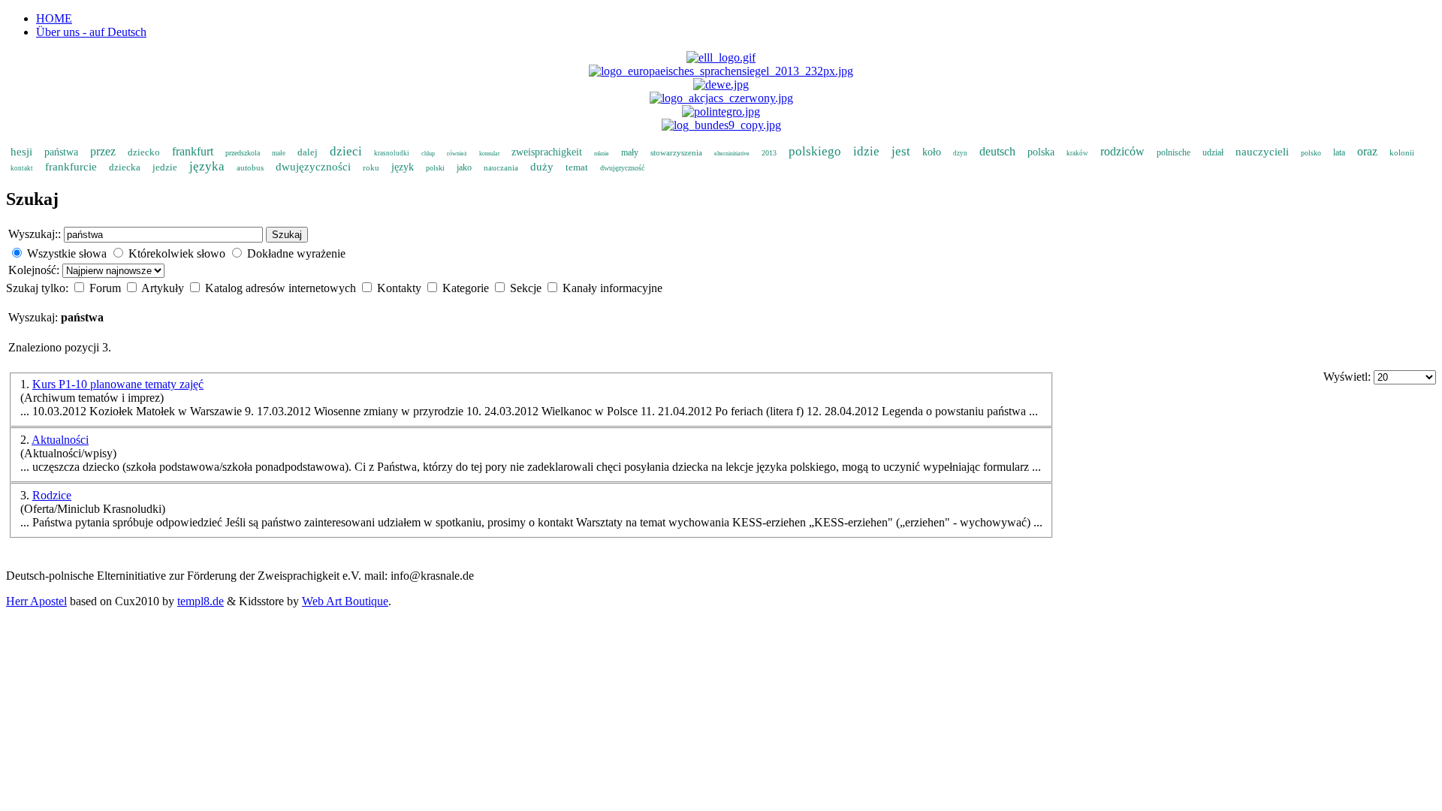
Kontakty (400, 288)
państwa (61, 152)
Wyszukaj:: (34, 234)
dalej (307, 152)
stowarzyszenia (676, 152)
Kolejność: (35, 270)
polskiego (815, 151)
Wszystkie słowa (67, 253)
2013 (769, 153)
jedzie (164, 167)
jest (900, 151)
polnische (1173, 152)
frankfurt (192, 151)
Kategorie (467, 288)
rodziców (1122, 151)
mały (629, 152)
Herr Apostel (36, 601)
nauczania (501, 167)
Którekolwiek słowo (176, 253)
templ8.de (200, 601)
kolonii (1401, 152)
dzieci (346, 151)
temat (577, 167)
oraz (1367, 151)
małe (278, 153)
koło (931, 152)
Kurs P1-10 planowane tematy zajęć (118, 384)
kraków (1077, 153)
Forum (106, 288)
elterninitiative (732, 153)
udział (1212, 152)
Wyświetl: (1348, 376)
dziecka (124, 167)
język (402, 167)
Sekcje (527, 288)
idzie (866, 151)
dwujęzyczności (313, 167)
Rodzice (51, 495)
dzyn (960, 153)
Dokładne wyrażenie (296, 253)
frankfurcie (71, 167)
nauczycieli (1262, 152)
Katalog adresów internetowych (282, 288)
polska (1040, 152)
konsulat (489, 153)
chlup (428, 153)
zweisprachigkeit (546, 152)
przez (103, 151)
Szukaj (287, 234)
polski (435, 168)
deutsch (997, 151)
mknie (601, 153)
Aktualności (60, 439)
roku (371, 167)
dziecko (144, 152)
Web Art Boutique (345, 601)
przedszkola (242, 153)
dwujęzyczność (622, 168)
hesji (21, 152)
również (457, 153)
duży (542, 167)
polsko (1311, 153)
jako (464, 167)
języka (207, 166)
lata (1339, 152)
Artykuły (164, 288)
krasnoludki (391, 153)
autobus (250, 167)
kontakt (22, 168)
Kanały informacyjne (612, 288)
